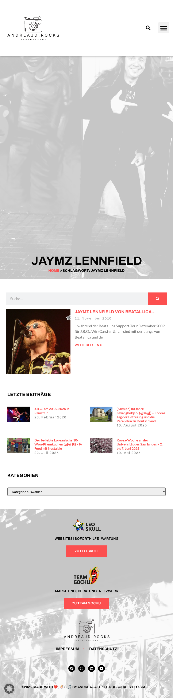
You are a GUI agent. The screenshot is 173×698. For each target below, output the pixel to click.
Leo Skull (141, 687)
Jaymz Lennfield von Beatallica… (115, 311)
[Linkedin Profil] (91, 668)
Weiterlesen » (88, 345)
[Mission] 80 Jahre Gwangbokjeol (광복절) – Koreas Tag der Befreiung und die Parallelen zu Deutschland (141, 415)
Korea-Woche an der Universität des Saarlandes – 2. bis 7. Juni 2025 (140, 444)
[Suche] (157, 298)
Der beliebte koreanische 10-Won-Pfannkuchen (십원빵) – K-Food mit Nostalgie (58, 444)
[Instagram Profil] (81, 668)
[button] (148, 28)
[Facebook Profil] (71, 668)
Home (53, 271)
